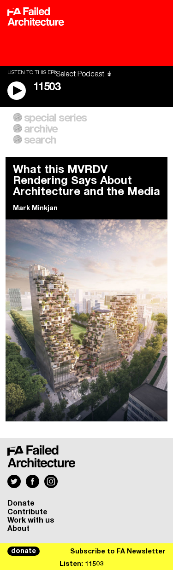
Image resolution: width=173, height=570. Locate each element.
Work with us (30, 520)
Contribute (27, 512)
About (18, 528)
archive (41, 129)
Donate (21, 503)
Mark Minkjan (35, 208)
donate (23, 551)
